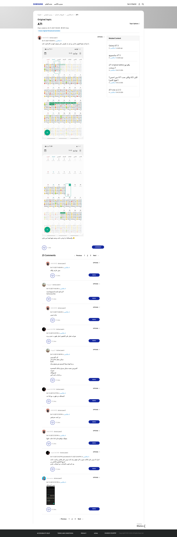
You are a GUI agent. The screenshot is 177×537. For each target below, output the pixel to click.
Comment (98, 247)
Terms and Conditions (65, 533)
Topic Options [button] (134, 24)
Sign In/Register (132, 4)
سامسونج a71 (114, 55)
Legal (96, 533)
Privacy (83, 533)
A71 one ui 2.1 (114, 90)
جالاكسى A (58, 41)
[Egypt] (38, 4)
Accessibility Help (43, 533)
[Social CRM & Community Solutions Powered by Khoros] (141, 525)
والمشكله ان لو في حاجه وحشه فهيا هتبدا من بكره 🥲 (58, 238)
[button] (101, 37)
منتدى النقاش (48, 4)
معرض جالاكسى (58, 4)
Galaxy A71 (113, 46)
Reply (94, 275)
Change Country (110, 533)
